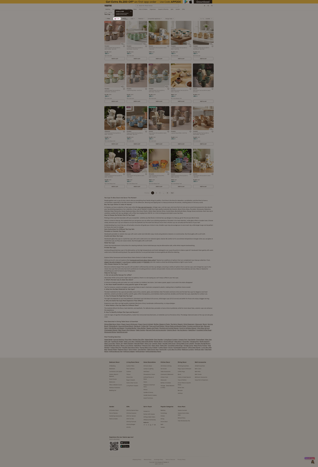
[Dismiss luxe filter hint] (159, 233)
